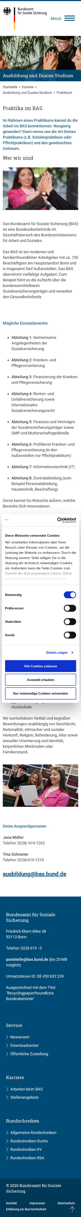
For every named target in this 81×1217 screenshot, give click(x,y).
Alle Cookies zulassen (40, 666)
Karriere (28, 87)
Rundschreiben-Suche (29, 1141)
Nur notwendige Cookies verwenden (40, 693)
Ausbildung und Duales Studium (28, 93)
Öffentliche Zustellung (29, 1054)
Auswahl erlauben (40, 679)
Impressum (37, 1203)
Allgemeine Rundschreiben (33, 1132)
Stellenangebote (24, 1097)
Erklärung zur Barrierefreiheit (26, 1209)
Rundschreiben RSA (27, 1158)
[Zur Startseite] (25, 18)
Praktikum (64, 93)
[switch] (70, 608)
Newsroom (19, 1037)
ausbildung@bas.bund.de (34, 874)
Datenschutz (66, 1203)
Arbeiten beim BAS (26, 1089)
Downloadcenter (24, 1045)
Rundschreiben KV (26, 1149)
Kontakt (11, 1203)
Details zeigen (57, 652)
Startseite (10, 87)
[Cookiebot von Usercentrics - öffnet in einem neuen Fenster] (57, 520)
